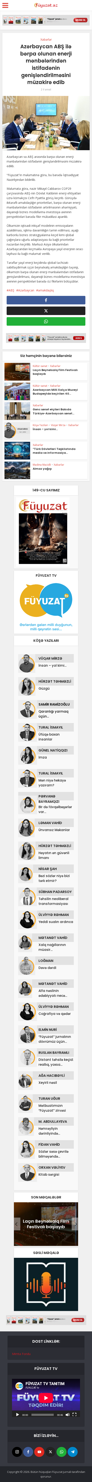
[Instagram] (17, 1452)
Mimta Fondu (21, 1354)
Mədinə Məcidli (42, 464)
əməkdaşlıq (46, 290)
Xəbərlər (46, 39)
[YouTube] (39, 1452)
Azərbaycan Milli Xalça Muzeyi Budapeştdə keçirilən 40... (55, 392)
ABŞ (11, 290)
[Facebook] (28, 1452)
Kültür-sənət (40, 366)
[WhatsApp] (61, 1452)
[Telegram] (73, 1452)
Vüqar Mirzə (58, 425)
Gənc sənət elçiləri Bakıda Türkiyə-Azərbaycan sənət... (53, 411)
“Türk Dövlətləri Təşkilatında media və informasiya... (54, 451)
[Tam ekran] (74, 1414)
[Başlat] (17, 1414)
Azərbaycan (26, 290)
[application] (46, 1398)
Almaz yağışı (42, 469)
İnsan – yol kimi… (45, 429)
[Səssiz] (67, 1414)
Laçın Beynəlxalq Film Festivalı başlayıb (55, 372)
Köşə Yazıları (40, 425)
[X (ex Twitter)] (50, 1452)
